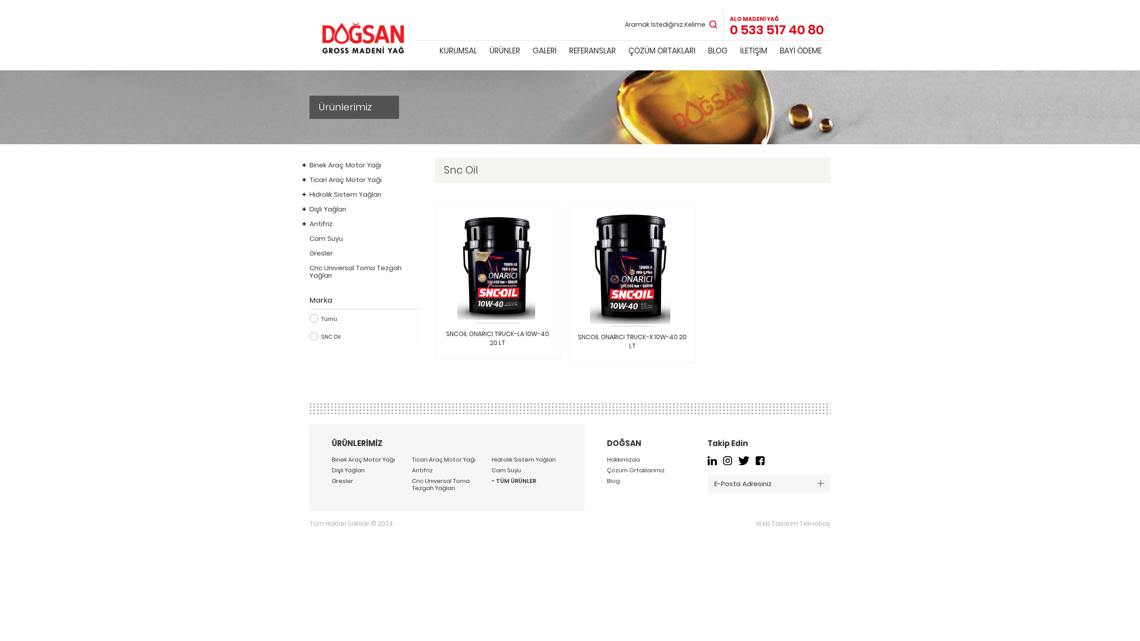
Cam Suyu (326, 238)
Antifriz (321, 223)
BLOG (718, 50)
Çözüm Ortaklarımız (636, 470)
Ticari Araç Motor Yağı (345, 179)
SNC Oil (331, 337)
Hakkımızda (623, 459)
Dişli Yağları (327, 209)
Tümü (329, 319)
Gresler (321, 253)
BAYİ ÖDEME (801, 50)
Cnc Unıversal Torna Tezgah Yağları (355, 271)
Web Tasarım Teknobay (793, 523)
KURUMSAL (458, 50)
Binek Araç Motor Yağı (345, 165)
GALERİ (545, 50)
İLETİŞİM (753, 50)
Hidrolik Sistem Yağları (345, 194)
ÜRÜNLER (504, 50)
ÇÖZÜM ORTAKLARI (662, 50)
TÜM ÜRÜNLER (516, 481)
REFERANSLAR (592, 50)
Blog (613, 481)
